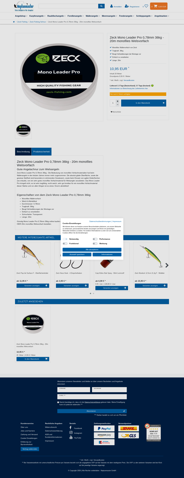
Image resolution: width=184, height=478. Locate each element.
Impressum (117, 221)
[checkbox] (65, 239)
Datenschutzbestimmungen (100, 221)
